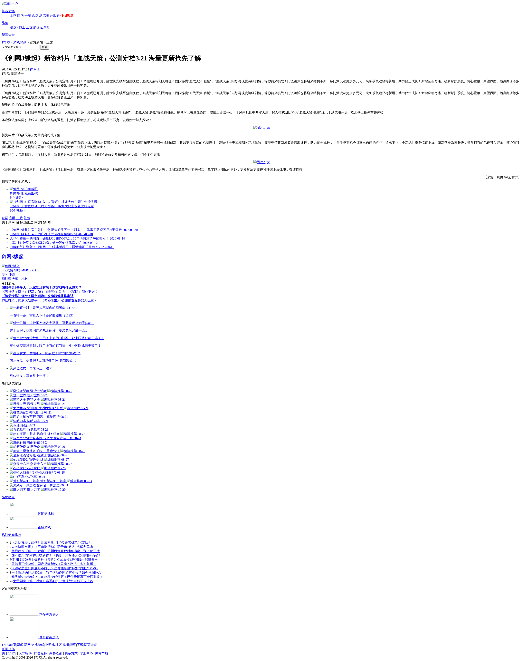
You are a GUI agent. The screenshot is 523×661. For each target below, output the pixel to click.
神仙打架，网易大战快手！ (21, 300)
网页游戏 (90, 645)
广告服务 (40, 653)
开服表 (55, 15)
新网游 (29, 645)
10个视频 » (17, 210)
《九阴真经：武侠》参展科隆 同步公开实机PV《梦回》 (51, 542)
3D (4, 270)
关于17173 (9, 653)
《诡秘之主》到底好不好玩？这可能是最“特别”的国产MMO (54, 568)
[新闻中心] (10, 3)
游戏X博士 (17, 27)
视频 (66, 645)
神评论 (35, 69)
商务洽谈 (55, 653)
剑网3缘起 (13, 256)
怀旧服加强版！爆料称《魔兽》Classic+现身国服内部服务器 (54, 559)
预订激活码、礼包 (15, 279)
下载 (19, 218)
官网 (5, 218)
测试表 (44, 15)
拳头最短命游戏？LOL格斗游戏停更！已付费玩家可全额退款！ (57, 577)
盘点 (35, 15)
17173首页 (9, 645)
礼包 (27, 218)
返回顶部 (8, 649)
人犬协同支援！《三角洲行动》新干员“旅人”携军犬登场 (52, 546)
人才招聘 (25, 653)
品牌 (5, 23)
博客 (73, 645)
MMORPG (28, 270)
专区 (12, 218)
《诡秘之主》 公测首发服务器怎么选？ (69, 300)
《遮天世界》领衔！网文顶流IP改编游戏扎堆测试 (38, 296)
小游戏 (50, 645)
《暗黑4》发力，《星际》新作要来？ (71, 291)
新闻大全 (8, 35)
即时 (17, 270)
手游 (28, 15)
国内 (20, 15)
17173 (6, 42)
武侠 (10, 270)
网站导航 (101, 653)
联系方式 (71, 653)
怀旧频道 (67, 15)
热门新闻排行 (11, 535)
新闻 (20, 645)
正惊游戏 (32, 27)
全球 (13, 15)
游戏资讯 (19, 42)
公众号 (45, 27)
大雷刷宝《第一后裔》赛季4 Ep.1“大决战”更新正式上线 (53, 581)
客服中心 (86, 653)
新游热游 (8, 11)
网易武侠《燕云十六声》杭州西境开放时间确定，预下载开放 (55, 551)
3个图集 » (17, 197)
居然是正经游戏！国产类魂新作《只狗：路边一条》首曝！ (53, 564)
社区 (58, 645)
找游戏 (39, 645)
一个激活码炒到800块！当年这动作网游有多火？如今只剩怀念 (56, 572)
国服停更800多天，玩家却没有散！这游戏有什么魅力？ (42, 287)
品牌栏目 (8, 497)
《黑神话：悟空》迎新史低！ (23, 291)
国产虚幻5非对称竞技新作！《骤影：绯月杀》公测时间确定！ (56, 555)
